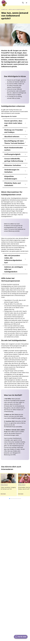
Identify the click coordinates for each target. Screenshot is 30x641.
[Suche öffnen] (22, 2)
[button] (15, 123)
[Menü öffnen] (26, 3)
